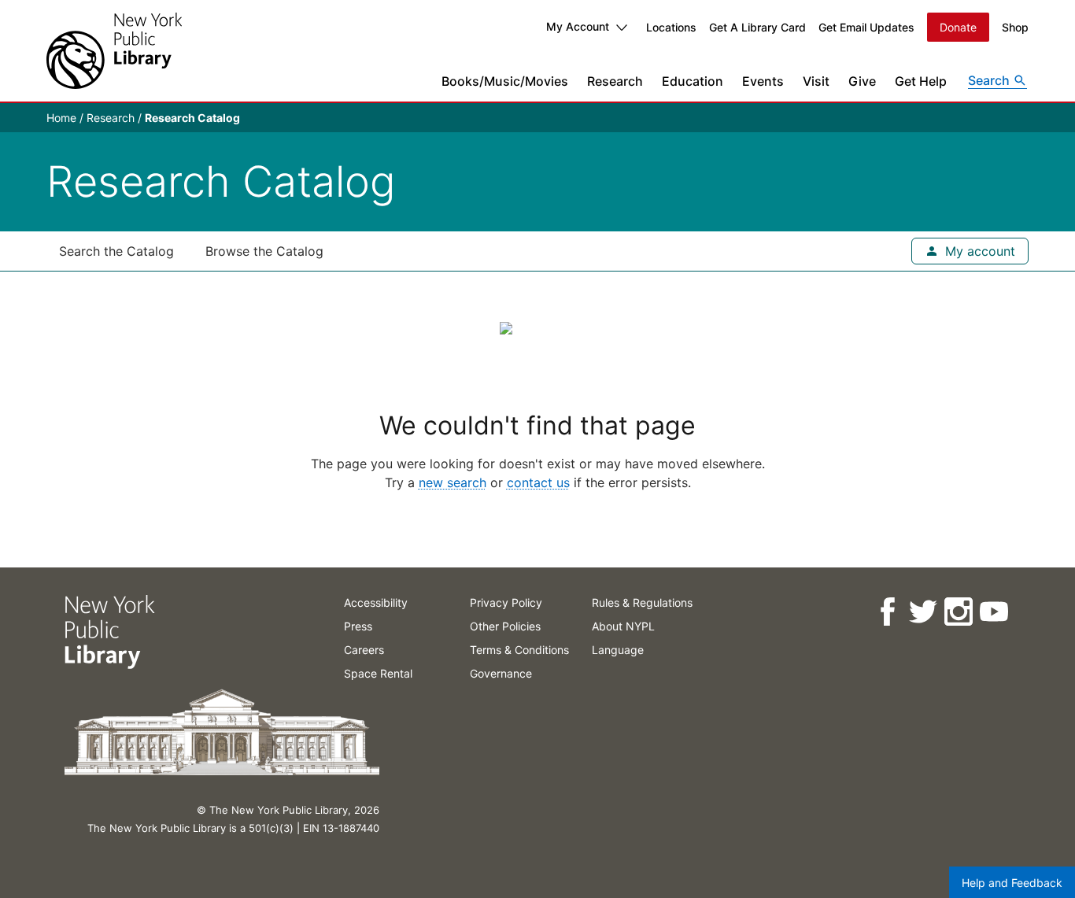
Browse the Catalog (264, 251)
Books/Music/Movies (504, 81)
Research (615, 81)
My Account (577, 26)
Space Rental (378, 673)
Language (618, 649)
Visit (816, 81)
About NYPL (623, 626)
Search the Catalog (116, 251)
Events (763, 81)
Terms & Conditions (519, 649)
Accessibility (376, 602)
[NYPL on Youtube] (992, 612)
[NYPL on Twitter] (922, 612)
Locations (671, 27)
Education (692, 81)
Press (358, 626)
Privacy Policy (506, 602)
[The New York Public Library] (114, 51)
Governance (501, 673)
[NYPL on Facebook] (886, 612)
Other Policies (505, 626)
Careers (364, 649)
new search (452, 482)
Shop (1015, 27)
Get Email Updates (866, 27)
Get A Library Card (757, 27)
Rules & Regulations (642, 602)
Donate (958, 27)
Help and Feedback (1012, 882)
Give (862, 81)
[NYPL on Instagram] (957, 612)
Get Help (921, 81)
